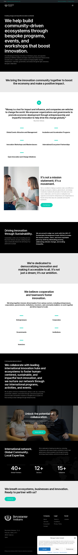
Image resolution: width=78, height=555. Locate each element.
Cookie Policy (50, 552)
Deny (57, 549)
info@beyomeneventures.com (13, 1)
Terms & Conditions (63, 552)
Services (45, 521)
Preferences (69, 549)
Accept (45, 549)
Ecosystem (46, 524)
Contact (45, 526)
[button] (75, 538)
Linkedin (66, 519)
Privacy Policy (56, 552)
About (45, 519)
